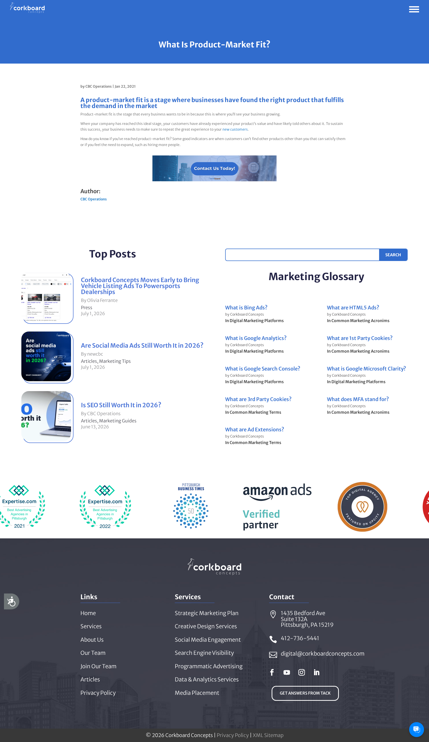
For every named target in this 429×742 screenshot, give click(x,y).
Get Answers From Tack (305, 693)
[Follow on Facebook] (271, 672)
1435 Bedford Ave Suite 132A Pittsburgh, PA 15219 (307, 619)
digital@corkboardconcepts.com (322, 653)
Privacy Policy (233, 735)
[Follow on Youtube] (286, 672)
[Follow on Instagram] (301, 672)
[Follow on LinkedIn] (316, 672)
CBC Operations (98, 86)
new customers (235, 129)
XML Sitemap (268, 735)
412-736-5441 (300, 638)
